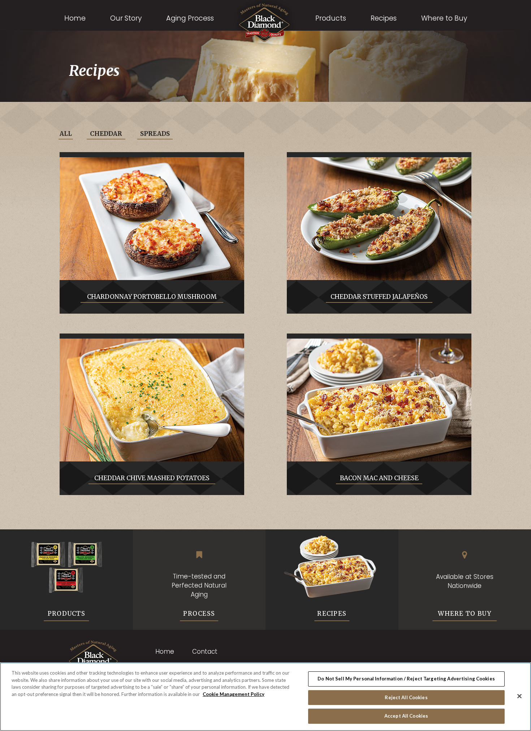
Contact (204, 651)
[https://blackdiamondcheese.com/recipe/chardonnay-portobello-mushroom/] (152, 218)
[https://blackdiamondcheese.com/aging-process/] (199, 554)
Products (66, 614)
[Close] (519, 696)
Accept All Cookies (406, 716)
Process (199, 614)
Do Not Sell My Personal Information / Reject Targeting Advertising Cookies (406, 678)
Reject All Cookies (406, 697)
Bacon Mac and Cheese (379, 478)
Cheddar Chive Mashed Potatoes (152, 478)
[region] (265, 696)
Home (164, 651)
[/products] (66, 563)
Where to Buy (464, 614)
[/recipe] (332, 566)
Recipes (331, 614)
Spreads (155, 134)
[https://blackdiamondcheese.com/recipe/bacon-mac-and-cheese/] (379, 400)
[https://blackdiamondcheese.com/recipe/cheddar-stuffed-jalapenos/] (379, 218)
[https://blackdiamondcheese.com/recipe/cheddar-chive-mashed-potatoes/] (152, 400)
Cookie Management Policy (233, 694)
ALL (66, 134)
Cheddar (106, 134)
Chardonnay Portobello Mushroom (152, 297)
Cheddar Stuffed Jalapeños (379, 297)
